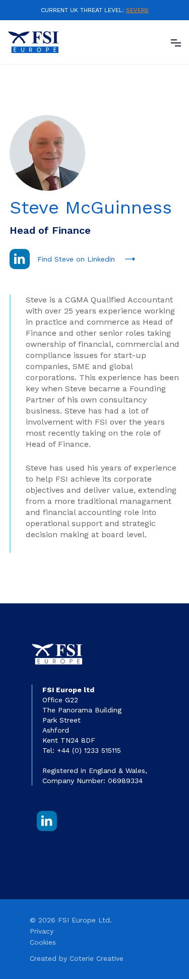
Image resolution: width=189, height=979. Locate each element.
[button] (176, 42)
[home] (33, 42)
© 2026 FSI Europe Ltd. (71, 920)
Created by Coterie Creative (76, 958)
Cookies (43, 942)
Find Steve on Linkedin (76, 259)
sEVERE (137, 10)
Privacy (41, 931)
